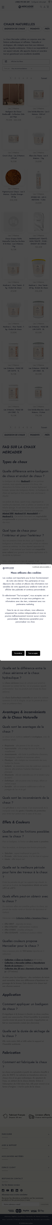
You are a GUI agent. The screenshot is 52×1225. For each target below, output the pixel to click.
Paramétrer (18, 653)
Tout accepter (33, 653)
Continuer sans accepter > (41, 567)
